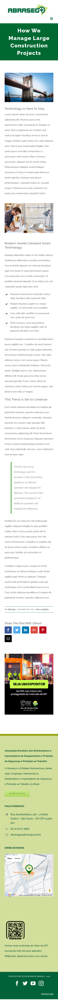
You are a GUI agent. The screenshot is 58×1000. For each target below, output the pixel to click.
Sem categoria (42, 609)
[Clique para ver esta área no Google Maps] (10, 894)
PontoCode (47, 994)
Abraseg (11, 609)
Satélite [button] (17, 858)
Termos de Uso (46, 895)
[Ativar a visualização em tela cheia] (49, 857)
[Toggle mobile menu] (51, 18)
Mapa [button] (9, 858)
